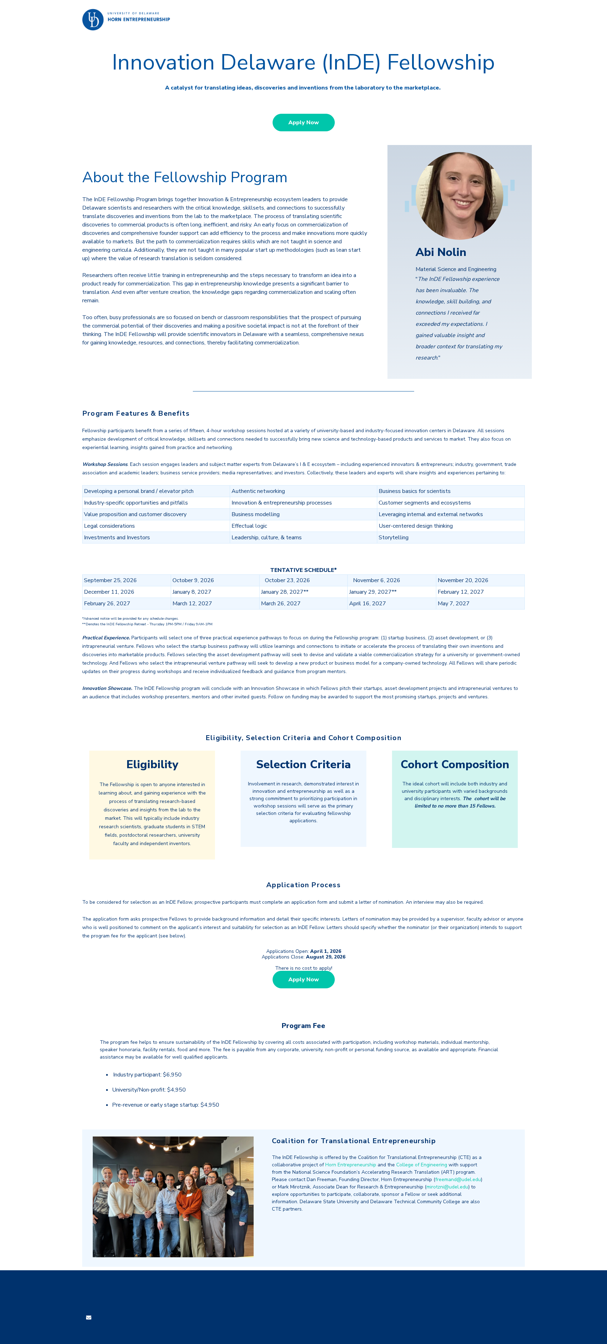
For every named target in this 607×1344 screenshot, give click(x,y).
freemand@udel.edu (458, 1179)
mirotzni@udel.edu (447, 1187)
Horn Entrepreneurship (350, 1164)
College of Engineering (421, 1164)
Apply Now (303, 122)
